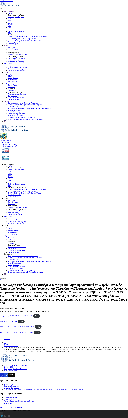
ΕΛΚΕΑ (7, 45)
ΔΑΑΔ (10, 18)
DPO (9, 26)
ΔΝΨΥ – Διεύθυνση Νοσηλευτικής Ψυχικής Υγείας (24, 40)
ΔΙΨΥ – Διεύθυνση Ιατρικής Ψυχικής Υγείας (22, 38)
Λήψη (36, 315)
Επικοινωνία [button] (8, 254)
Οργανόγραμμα (13, 44)
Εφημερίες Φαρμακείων (11, 388)
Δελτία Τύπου (12, 85)
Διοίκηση (11, 13)
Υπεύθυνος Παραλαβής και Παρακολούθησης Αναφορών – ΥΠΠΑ (29, 108)
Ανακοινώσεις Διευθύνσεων (17, 94)
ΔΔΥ (9, 33)
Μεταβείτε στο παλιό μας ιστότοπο (11, 407)
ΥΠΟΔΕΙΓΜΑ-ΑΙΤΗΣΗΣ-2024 (8, 321)
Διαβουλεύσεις (13, 96)
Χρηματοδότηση (13, 60)
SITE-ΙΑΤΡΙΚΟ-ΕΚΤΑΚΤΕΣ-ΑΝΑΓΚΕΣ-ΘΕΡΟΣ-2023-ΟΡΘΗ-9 (17, 327)
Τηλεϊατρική (8, 63)
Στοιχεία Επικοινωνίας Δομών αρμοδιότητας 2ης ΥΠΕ (25, 105)
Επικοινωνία (8, 101)
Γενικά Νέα (11, 87)
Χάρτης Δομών (13, 78)
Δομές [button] (6, 225)
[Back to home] (10, 6)
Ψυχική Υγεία (12, 79)
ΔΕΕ (9, 29)
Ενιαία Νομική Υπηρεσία (16, 17)
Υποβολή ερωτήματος (15, 110)
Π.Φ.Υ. (10, 74)
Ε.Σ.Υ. (10, 76)
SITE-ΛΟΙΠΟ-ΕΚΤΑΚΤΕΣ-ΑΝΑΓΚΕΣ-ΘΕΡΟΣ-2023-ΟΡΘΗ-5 (16, 332)
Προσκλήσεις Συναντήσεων (17, 97)
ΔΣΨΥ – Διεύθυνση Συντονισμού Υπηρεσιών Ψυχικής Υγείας (27, 36)
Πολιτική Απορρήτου (11, 397)
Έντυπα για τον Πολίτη (15, 115)
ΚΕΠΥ (10, 20)
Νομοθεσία (11, 51)
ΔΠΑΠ (10, 24)
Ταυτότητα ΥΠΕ (9, 11)
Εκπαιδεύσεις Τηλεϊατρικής (17, 70)
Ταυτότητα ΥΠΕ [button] (9, 164)
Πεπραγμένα (12, 90)
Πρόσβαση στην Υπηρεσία (16, 114)
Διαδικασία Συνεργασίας (16, 62)
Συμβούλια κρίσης (14, 99)
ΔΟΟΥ (10, 22)
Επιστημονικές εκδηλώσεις (16, 58)
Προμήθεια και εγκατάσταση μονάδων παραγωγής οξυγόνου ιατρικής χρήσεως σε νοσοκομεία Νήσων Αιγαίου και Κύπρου (43, 389)
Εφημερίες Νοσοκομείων (12, 386)
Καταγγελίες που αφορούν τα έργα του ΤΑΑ (22, 117)
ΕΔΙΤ (10, 65)
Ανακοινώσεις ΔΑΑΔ (7, 280)
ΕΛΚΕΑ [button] (7, 198)
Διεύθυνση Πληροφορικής (16, 31)
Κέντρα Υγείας (12, 81)
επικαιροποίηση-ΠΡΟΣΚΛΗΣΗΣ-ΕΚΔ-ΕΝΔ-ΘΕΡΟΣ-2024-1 (16, 315)
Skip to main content (6, 1)
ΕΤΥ (9, 27)
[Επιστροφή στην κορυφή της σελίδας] (1, 414)
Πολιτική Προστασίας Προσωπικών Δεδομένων (19, 401)
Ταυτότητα (11, 47)
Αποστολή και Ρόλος (14, 42)
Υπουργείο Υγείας (10, 384)
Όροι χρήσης (8, 403)
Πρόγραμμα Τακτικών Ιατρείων (18, 67)
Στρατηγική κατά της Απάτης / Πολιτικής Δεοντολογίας (25, 119)
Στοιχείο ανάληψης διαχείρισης (18, 54)
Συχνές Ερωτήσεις (14, 112)
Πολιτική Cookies (9, 399)
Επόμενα (7, 339)
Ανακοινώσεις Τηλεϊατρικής (17, 69)
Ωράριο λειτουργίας (14, 106)
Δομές (6, 72)
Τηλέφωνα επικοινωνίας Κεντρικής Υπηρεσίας (23, 103)
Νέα (5, 83)
